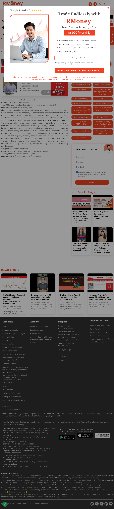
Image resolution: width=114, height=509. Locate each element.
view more (80, 65)
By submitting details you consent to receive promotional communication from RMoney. (75, 64)
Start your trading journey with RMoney (79, 70)
